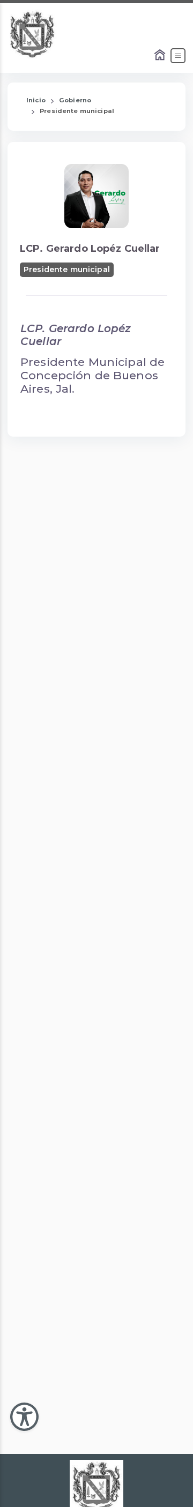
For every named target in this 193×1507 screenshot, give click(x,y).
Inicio (36, 100)
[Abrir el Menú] (177, 55)
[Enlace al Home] (160, 55)
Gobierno (75, 100)
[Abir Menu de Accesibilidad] (24, 1416)
